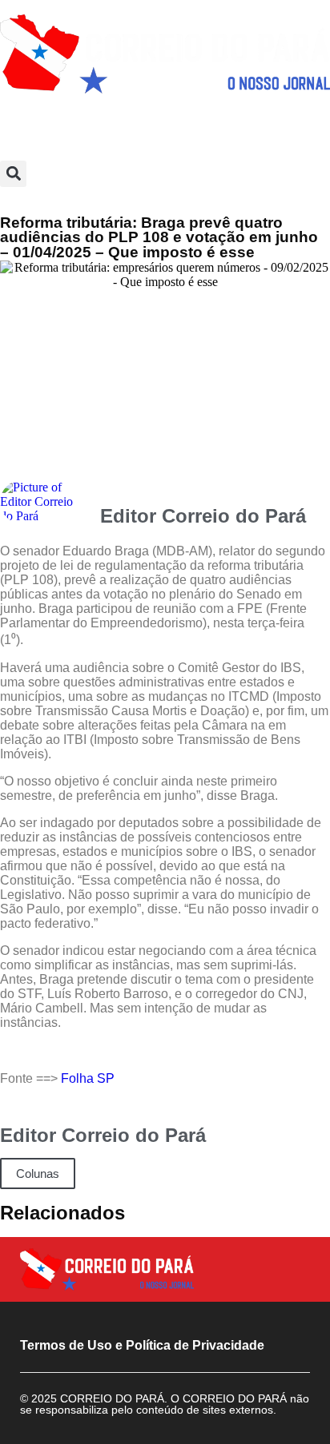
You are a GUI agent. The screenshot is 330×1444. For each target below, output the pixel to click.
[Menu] (165, 127)
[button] (13, 174)
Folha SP (88, 1078)
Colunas (37, 1173)
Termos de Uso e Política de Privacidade (142, 1345)
